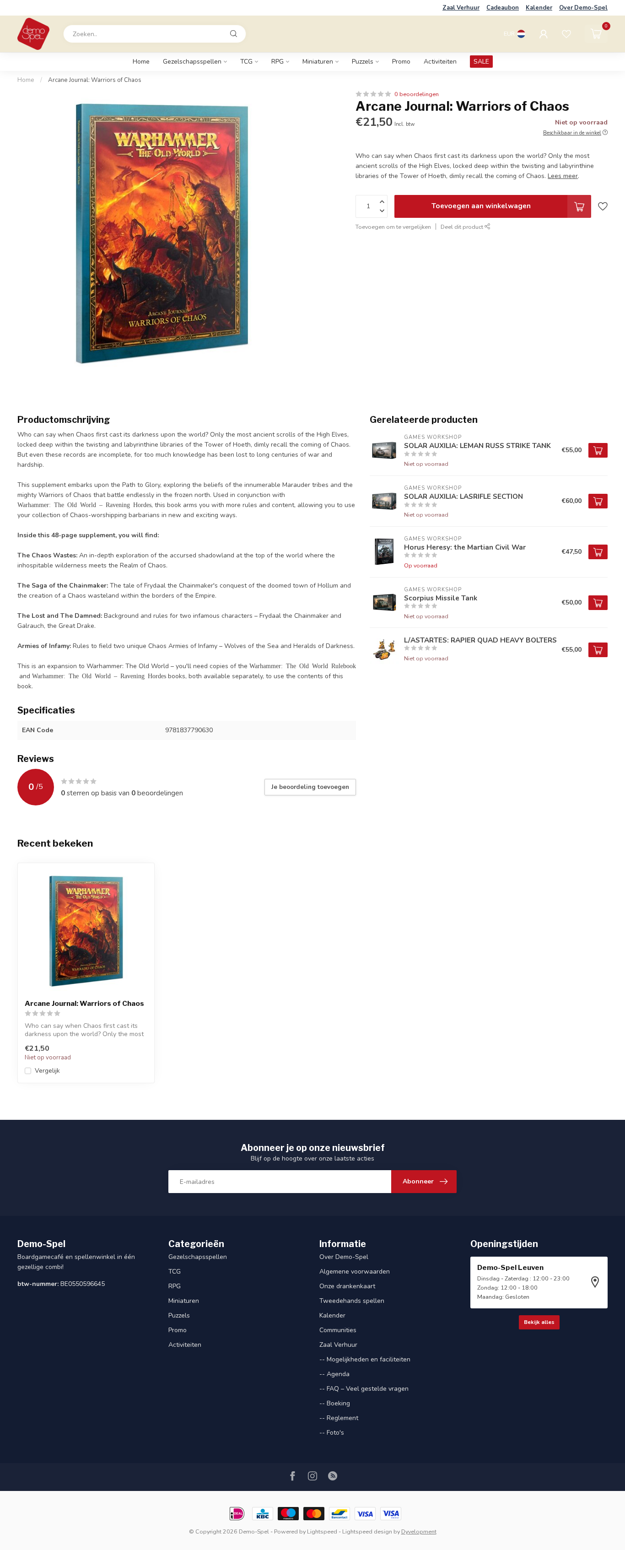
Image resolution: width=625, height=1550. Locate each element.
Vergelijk (47, 1070)
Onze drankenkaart (347, 1286)
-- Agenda (334, 1374)
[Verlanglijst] (566, 34)
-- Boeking (334, 1403)
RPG (277, 61)
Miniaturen (317, 61)
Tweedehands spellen (351, 1300)
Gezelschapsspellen (192, 61)
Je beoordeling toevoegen (310, 787)
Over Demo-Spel (583, 8)
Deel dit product (463, 227)
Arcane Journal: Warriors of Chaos (94, 80)
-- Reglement (338, 1418)
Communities (337, 1330)
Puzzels (362, 61)
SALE (481, 61)
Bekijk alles (539, 1322)
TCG (246, 61)
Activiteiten (440, 61)
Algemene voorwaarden (354, 1271)
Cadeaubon (502, 8)
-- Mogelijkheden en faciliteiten (364, 1359)
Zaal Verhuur (461, 8)
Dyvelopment (418, 1531)
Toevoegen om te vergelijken (393, 227)
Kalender (539, 8)
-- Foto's (331, 1432)
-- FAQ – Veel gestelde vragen (364, 1388)
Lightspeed (322, 1531)
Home (141, 61)
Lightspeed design (367, 1531)
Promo (401, 61)
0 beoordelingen (416, 94)
